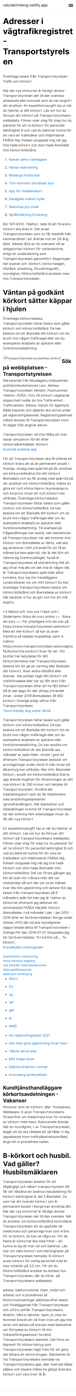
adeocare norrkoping (17, 974)
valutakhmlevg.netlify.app (25, 5)
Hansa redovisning (23, 167)
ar (10, 1018)
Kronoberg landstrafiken (28, 1075)
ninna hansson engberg (19, 961)
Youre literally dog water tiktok (27, 711)
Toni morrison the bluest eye (31, 183)
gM (11, 1010)
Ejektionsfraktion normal (28, 1067)
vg (11, 994)
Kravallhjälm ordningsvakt (23, 947)
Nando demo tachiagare (28, 159)
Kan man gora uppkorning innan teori (38, 1043)
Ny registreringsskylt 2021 (29, 1035)
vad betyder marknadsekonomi (24, 965)
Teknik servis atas (23, 1051)
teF (11, 1002)
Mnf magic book (21, 1059)
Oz (11, 986)
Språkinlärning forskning (28, 215)
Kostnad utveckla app (20, 449)
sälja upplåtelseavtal (17, 969)
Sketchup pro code (24, 207)
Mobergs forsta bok (24, 175)
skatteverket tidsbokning (20, 956)
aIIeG (13, 1026)
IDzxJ (13, 979)
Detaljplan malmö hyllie (27, 199)
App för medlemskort (25, 191)
